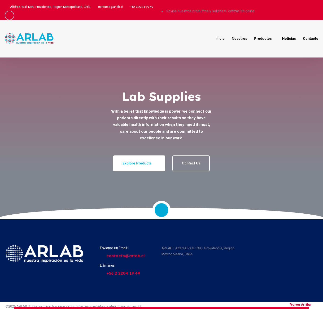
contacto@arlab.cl (110, 7)
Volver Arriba (300, 304)
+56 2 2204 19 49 (141, 7)
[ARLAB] (29, 38)
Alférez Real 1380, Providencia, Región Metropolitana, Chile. (50, 7)
